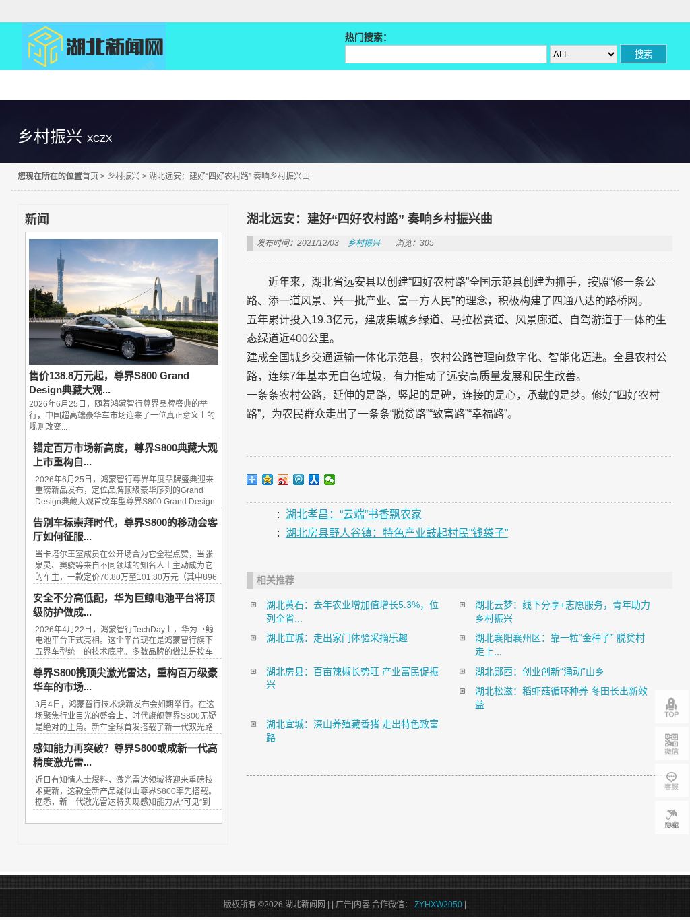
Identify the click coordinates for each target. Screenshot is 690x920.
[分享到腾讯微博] (299, 479)
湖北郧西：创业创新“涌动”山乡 (539, 671)
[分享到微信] (330, 479)
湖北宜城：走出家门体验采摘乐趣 (337, 637)
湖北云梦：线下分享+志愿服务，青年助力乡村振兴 (562, 611)
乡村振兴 (123, 176)
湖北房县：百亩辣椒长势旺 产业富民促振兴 (352, 678)
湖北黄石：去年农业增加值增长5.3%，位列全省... (352, 611)
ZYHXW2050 (439, 904)
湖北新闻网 (94, 46)
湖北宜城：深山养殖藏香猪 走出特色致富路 (352, 731)
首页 (90, 176)
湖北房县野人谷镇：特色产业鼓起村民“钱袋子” (397, 533)
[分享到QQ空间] (268, 479)
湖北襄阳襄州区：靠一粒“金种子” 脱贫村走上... (560, 644)
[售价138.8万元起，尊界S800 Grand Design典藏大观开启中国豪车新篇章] (123, 361)
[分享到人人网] (314, 479)
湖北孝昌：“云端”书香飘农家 (354, 514)
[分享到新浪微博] (283, 479)
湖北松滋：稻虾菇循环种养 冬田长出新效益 (561, 698)
